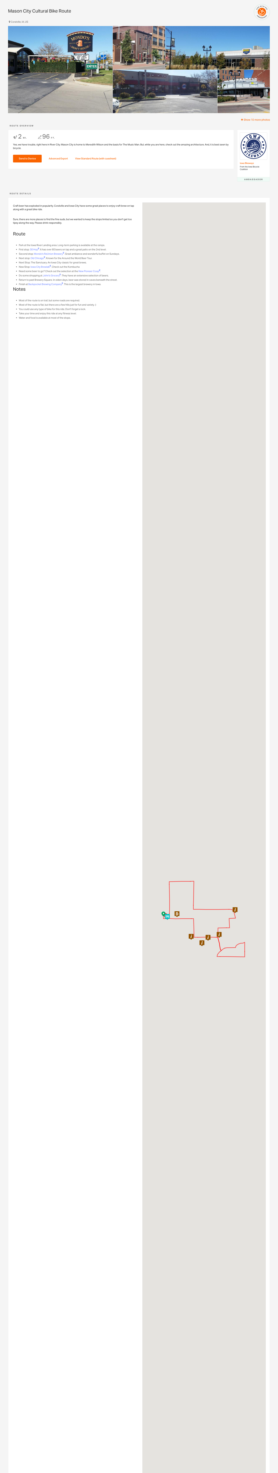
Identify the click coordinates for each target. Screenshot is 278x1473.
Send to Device (27, 158)
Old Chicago (37, 258)
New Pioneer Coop (89, 271)
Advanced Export (58, 158)
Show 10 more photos (256, 119)
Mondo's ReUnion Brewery (48, 253)
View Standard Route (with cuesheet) (95, 158)
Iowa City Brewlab (40, 266)
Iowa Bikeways (247, 163)
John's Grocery (51, 275)
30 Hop (34, 249)
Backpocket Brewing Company (45, 284)
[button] (202, 943)
